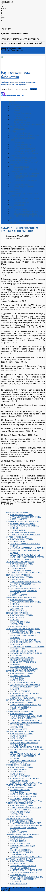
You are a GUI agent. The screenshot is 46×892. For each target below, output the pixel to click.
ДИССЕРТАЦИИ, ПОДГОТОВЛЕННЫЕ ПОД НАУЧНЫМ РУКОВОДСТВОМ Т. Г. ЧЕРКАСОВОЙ (26, 879)
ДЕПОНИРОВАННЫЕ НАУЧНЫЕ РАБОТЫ (26, 722)
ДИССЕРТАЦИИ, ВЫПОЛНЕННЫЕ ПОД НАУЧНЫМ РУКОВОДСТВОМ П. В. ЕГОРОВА (27, 556)
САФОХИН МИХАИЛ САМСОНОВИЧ (19, 819)
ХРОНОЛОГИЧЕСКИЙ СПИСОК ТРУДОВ (25, 517)
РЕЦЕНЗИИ (14, 604)
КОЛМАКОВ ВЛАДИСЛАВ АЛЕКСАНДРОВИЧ (23, 629)
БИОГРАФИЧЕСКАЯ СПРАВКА (21, 515)
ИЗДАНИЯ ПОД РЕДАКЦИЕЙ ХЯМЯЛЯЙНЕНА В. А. (21, 853)
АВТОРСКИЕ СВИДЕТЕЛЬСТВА (22, 570)
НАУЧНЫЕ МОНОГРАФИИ (20, 676)
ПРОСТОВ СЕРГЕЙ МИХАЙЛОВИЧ (19, 765)
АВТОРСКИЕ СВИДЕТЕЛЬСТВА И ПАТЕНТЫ (27, 548)
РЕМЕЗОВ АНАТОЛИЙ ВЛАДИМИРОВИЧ (21, 785)
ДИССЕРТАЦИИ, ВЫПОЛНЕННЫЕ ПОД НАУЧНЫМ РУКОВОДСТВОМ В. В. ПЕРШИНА (25, 756)
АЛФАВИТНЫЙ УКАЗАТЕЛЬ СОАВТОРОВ (26, 573)
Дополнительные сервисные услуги (27, 220)
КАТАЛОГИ (14, 689)
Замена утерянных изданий (24, 187)
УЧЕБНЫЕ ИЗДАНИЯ (18, 530)
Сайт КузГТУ (6, 52)
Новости (12, 222)
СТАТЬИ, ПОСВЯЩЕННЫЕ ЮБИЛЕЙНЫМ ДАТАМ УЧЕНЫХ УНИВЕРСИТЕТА (26, 717)
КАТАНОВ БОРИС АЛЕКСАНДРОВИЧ (20, 562)
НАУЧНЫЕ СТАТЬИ (17, 541)
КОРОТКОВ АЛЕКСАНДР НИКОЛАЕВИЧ (21, 671)
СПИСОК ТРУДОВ (17, 617)
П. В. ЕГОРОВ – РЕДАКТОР (20, 559)
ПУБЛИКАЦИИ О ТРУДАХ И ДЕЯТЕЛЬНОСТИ (21, 607)
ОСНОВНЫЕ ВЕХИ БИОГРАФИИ (22, 523)
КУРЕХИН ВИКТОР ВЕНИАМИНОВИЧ (20, 711)
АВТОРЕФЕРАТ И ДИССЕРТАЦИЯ (23, 682)
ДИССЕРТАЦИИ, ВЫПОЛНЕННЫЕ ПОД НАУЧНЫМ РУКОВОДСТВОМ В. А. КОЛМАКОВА (25, 635)
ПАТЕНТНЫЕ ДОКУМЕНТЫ (20, 691)
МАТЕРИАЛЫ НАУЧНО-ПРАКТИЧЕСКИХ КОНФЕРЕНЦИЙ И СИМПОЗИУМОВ (25, 741)
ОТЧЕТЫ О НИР (16, 586)
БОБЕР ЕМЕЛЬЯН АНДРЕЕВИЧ (17, 512)
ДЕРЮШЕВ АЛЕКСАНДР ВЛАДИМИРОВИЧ (22, 521)
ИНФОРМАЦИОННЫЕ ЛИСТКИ (22, 658)
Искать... (4, 89)
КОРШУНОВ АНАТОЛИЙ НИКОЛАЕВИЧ (21, 700)
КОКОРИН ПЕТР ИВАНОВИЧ (17, 613)
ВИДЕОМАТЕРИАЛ (17, 579)
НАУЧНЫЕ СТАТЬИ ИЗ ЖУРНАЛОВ (23, 794)
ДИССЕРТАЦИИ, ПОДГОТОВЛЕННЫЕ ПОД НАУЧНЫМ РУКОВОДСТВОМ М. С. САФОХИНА (26, 827)
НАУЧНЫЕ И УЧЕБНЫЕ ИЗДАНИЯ (23, 640)
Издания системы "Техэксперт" (26, 162)
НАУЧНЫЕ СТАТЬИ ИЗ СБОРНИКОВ (24, 796)
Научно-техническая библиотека (16, 74)
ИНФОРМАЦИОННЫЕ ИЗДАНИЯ (22, 532)
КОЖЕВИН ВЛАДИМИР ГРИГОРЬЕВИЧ (21, 597)
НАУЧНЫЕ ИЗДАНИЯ (18, 566)
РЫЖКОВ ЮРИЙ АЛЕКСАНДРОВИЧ (19, 803)
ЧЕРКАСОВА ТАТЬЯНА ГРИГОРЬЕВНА (20, 859)
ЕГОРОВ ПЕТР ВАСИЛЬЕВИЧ (17, 537)
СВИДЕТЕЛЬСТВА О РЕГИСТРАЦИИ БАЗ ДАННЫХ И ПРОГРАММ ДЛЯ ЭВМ (26, 871)
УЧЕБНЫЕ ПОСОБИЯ (18, 678)
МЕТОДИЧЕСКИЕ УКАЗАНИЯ (21, 660)
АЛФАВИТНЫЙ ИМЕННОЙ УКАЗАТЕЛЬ (25, 535)
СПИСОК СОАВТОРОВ (18, 519)
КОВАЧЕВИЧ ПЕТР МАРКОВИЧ (18, 575)
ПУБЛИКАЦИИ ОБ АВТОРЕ (20, 667)
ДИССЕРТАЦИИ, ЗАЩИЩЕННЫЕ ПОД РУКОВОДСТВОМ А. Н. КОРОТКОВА (25, 685)
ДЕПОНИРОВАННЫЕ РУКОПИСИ (23, 651)
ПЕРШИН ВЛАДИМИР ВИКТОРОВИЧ (20, 731)
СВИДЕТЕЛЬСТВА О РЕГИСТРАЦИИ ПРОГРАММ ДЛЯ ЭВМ (24, 694)
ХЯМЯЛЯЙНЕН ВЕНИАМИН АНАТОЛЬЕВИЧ (22, 834)
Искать (33, 89)
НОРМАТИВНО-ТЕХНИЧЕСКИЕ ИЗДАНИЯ (26, 653)
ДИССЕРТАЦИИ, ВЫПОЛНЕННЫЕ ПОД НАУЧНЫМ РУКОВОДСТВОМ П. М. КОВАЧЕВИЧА (25, 590)
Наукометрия (19, 205)
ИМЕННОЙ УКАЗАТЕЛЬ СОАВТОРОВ (24, 669)
